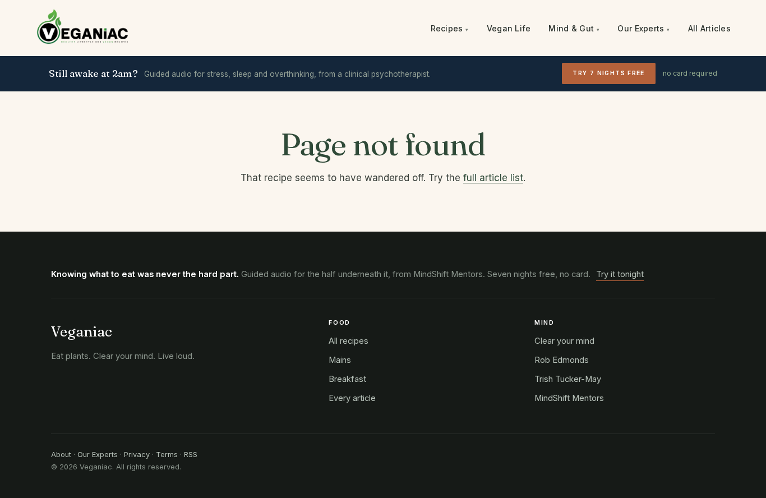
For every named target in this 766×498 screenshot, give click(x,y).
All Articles (709, 28)
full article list (493, 177)
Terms (167, 454)
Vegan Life (509, 28)
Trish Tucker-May (567, 379)
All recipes (348, 341)
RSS (190, 454)
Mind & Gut (573, 28)
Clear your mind (564, 341)
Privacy (137, 454)
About (61, 454)
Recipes (450, 28)
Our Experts (643, 28)
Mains (340, 360)
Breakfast (347, 379)
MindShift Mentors (569, 398)
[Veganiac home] (82, 28)
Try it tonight (620, 274)
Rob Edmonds (561, 360)
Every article (352, 398)
